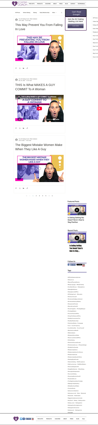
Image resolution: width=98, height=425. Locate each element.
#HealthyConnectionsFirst (74, 318)
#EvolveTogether (72, 308)
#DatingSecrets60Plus (73, 291)
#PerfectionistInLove (73, 345)
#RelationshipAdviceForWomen (75, 352)
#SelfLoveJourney (72, 364)
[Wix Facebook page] (24, 419)
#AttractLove (71, 279)
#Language (80, 323)
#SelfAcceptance (81, 361)
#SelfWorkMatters (81, 364)
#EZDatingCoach (72, 294)
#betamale (83, 393)
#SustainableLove (72, 378)
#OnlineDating (71, 340)
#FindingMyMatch (72, 311)
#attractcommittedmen (73, 390)
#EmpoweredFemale (73, 304)
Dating (35, 12)
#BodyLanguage (72, 284)
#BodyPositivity (80, 284)
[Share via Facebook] (16, 68)
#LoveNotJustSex (72, 328)
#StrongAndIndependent (74, 371)
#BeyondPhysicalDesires (74, 282)
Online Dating (26, 12)
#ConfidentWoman (72, 287)
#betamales (70, 395)
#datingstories (78, 410)
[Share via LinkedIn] (23, 68)
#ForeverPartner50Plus (73, 313)
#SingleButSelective (72, 369)
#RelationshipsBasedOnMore (75, 357)
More (53, 12)
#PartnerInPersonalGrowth (74, 342)
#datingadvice (78, 402)
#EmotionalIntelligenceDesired (75, 299)
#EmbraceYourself (72, 296)
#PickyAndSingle (82, 345)
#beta (78, 393)
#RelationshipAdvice (72, 349)
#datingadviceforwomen (73, 407)
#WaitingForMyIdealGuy (73, 383)
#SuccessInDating (72, 374)
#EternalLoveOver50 (73, 306)
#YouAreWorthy (71, 388)
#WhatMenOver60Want (73, 386)
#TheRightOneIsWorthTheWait (75, 381)
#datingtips (70, 412)
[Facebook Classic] (68, 265)
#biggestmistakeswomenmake (75, 398)
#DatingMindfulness (72, 289)
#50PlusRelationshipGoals (74, 277)
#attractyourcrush (72, 393)
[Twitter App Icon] (21, 419)
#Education (79, 294)
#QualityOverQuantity (73, 347)
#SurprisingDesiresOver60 (74, 376)
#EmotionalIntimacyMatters (74, 301)
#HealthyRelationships (73, 320)
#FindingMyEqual (81, 308)
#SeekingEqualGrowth (73, 359)
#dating (75, 400)
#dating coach (71, 402)
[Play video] (39, 168)
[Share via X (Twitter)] (19, 68)
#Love (69, 325)
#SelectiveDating (72, 361)
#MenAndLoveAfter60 (73, 330)
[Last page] (52, 195)
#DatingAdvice (81, 287)
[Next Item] (83, 238)
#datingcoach (71, 410)
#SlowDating (81, 369)
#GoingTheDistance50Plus (74, 316)
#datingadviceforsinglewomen (75, 405)
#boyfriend (70, 400)
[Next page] (49, 195)
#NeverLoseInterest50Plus (74, 337)
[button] (40, 3)
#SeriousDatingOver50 (73, 366)
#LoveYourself (80, 328)
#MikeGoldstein (71, 332)
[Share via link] (27, 68)
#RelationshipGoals (72, 354)
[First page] (26, 195)
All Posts (17, 12)
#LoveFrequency (76, 325)
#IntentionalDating (72, 323)
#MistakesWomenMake (73, 335)
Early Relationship (44, 12)
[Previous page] (29, 195)
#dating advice (81, 400)
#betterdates (77, 395)
